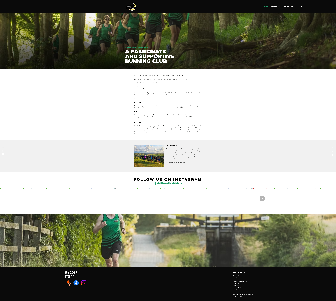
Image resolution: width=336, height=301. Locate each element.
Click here (169, 163)
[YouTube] (3, 154)
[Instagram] (3, 150)
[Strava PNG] (68, 282)
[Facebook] (3, 147)
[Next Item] (331, 198)
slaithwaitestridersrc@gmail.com (243, 294)
